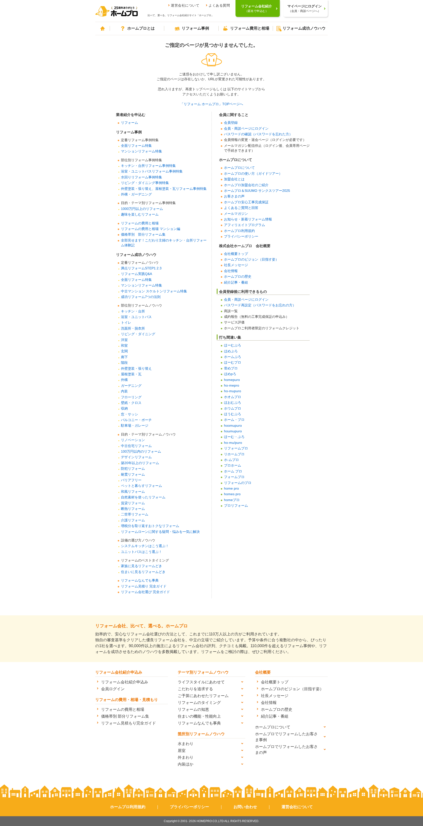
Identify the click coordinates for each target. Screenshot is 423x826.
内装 (124, 391)
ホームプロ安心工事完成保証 (246, 202)
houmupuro (233, 431)
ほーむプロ (232, 362)
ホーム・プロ (234, 420)
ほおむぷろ (232, 402)
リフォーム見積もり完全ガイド (128, 723)
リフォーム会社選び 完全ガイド (145, 592)
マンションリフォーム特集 (141, 151)
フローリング (131, 397)
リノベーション (133, 440)
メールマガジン (236, 214)
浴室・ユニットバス (136, 317)
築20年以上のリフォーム (140, 463)
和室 (124, 345)
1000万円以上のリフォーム (142, 209)
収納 (124, 408)
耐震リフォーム (133, 474)
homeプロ (232, 500)
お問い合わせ (245, 807)
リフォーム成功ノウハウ (304, 28)
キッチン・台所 (133, 311)
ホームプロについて (239, 168)
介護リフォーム (133, 520)
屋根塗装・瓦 (131, 374)
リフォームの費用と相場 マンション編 (150, 229)
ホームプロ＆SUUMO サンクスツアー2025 (257, 191)
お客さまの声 (234, 196)
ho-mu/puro (233, 443)
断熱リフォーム (133, 509)
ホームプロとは (141, 28)
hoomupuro (233, 425)
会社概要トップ (236, 254)
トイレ (126, 322)
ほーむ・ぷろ (234, 437)
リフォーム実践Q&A (136, 274)
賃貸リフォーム (133, 503)
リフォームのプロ (237, 483)
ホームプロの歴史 (237, 276)
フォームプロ (234, 477)
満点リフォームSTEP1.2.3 (141, 268)
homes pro (232, 494)
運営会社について (185, 5)
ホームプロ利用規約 (239, 231)
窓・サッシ (129, 414)
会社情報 (231, 271)
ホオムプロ (232, 397)
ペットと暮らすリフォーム (141, 486)
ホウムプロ (232, 408)
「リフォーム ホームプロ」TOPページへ (211, 104)
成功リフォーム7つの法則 (141, 297)
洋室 (124, 340)
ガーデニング (131, 386)
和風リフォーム (133, 491)
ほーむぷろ (232, 345)
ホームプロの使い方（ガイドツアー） (253, 173)
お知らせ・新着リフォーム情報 (248, 219)
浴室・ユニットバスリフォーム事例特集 (152, 171)
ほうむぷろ (232, 414)
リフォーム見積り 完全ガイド (143, 586)
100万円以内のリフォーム (141, 451)
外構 (124, 380)
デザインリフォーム (136, 457)
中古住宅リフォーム (136, 446)
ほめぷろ (231, 351)
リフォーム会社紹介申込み (124, 682)
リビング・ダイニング (138, 334)
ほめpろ (230, 374)
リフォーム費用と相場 (249, 28)
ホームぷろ (232, 357)
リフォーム (129, 123)
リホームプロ (234, 454)
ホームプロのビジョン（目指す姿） (251, 259)
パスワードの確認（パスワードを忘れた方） (258, 134)
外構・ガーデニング (136, 194)
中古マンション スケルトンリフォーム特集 (154, 291)
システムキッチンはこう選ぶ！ (145, 546)
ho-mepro (231, 385)
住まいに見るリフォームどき (143, 572)
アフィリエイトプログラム (244, 225)
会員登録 (231, 123)
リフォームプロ (236, 448)
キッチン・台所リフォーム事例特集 (148, 166)
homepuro (232, 380)
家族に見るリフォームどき (141, 566)
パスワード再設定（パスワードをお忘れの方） (260, 305)
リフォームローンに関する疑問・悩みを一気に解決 (160, 532)
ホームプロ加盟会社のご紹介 (246, 185)
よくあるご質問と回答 (241, 208)
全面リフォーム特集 (136, 146)
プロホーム (232, 465)
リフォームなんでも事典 (140, 580)
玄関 (124, 351)
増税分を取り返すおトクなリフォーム (150, 526)
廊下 (124, 357)
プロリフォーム (236, 505)
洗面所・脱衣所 (133, 328)
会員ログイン (113, 689)
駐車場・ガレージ (134, 425)
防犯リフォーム (133, 468)
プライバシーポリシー (241, 236)
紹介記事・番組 (236, 282)
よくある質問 (219, 5)
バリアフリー (131, 480)
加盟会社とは (234, 179)
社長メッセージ (236, 265)
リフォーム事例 (195, 28)
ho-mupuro (232, 391)
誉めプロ (231, 368)
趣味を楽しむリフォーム (140, 214)
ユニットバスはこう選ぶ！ (141, 552)
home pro (231, 488)
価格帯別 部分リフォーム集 (143, 234)
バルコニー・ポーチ (136, 420)
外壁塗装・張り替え (136, 368)
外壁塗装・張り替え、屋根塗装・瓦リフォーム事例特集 (164, 189)
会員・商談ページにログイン (246, 128)
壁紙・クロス (131, 403)
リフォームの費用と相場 (140, 223)
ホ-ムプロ (231, 460)
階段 (124, 363)
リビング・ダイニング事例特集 (145, 183)
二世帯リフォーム (134, 514)
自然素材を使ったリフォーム (143, 497)
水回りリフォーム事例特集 (141, 177)
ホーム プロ (233, 471)
